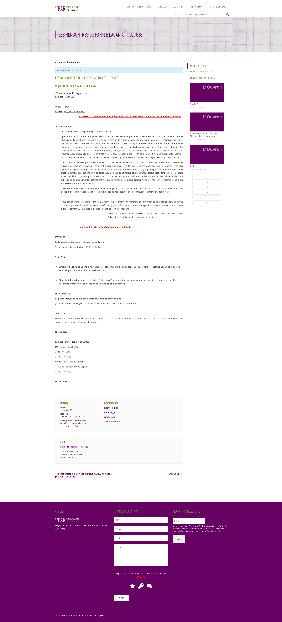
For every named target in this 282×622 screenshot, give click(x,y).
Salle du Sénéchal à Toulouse (74, 446)
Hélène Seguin (109, 412)
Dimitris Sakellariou (112, 421)
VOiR (207, 92)
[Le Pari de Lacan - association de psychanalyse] (67, 10)
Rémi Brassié (109, 416)
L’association (134, 6)
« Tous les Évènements (67, 62)
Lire (149, 6)
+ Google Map (66, 457)
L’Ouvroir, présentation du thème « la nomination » (203, 134)
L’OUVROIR (175, 473)
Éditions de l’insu (217, 6)
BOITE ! (193, 166)
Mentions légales (96, 615)
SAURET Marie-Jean (198, 169)
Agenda (198, 6)
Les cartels (179, 6)
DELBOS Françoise (197, 139)
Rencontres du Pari (69, 426)
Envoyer (179, 539)
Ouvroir (194, 103)
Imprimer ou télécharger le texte (73, 93)
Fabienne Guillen (110, 407)
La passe (161, 6)
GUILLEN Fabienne (197, 107)
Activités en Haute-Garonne (73, 423)
